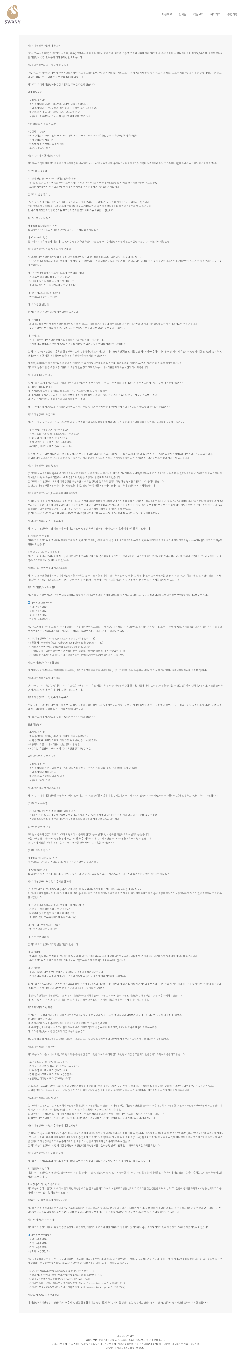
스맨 (132, 1336)
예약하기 (215, 14)
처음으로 (167, 14)
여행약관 (140, 1348)
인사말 (182, 14)
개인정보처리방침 (125, 1348)
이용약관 (110, 1348)
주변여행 (232, 14)
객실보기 (198, 14)
